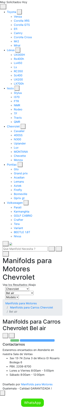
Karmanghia (21, 211)
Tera (17, 224)
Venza (18, 16)
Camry (18, 33)
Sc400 (18, 75)
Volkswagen (15, 202)
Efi (15, 29)
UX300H (19, 54)
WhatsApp (32, 403)
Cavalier (19, 131)
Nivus (17, 236)
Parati (17, 207)
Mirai (17, 45)
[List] (12, 335)
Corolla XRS (21, 20)
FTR (16, 101)
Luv (16, 147)
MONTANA (21, 151)
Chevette (20, 155)
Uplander (20, 143)
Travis (18, 117)
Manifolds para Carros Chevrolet (31, 307)
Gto (16, 169)
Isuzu (10, 88)
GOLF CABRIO (23, 215)
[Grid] (5, 335)
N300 (17, 139)
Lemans (19, 181)
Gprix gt (19, 198)
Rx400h (19, 59)
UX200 (18, 79)
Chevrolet (13, 126)
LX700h (19, 83)
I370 (17, 97)
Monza (18, 160)
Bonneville (20, 194)
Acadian (19, 177)
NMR (17, 105)
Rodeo (18, 109)
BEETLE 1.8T (22, 232)
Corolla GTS (22, 24)
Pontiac (12, 164)
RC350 (18, 71)
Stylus (18, 93)
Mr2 (16, 41)
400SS (18, 135)
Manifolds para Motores (21, 303)
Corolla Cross (23, 37)
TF (15, 113)
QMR (17, 121)
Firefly (18, 190)
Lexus (11, 50)
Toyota (11, 12)
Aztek (17, 185)
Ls (15, 67)
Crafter (18, 219)
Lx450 (18, 63)
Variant (18, 228)
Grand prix (21, 173)
